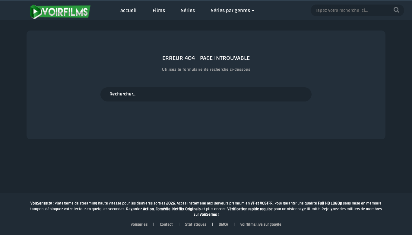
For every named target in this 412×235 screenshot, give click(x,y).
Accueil (128, 10)
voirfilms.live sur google (260, 224)
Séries (188, 10)
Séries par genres (230, 10)
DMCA (223, 224)
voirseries (139, 224)
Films (159, 10)
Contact (166, 224)
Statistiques (195, 224)
